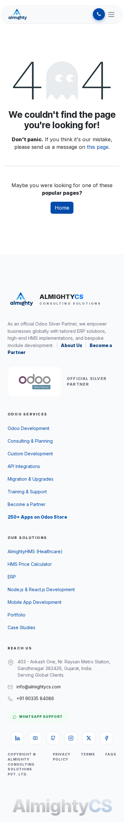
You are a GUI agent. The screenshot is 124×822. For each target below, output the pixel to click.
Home (62, 208)
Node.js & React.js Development (41, 589)
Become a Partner (26, 504)
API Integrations (24, 466)
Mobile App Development (34, 602)
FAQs (110, 754)
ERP (12, 576)
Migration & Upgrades (30, 479)
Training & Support (27, 491)
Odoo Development (28, 428)
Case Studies (21, 627)
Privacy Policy (61, 757)
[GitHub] (53, 738)
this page (97, 147)
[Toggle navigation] (111, 14)
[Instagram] (71, 738)
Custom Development (30, 453)
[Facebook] (106, 738)
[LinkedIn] (17, 738)
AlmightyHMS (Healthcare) (35, 551)
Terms (88, 754)
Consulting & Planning (30, 441)
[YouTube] (35, 738)
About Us (71, 345)
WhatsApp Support (41, 717)
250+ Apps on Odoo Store (37, 517)
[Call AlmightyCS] (99, 14)
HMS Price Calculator (30, 564)
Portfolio (16, 614)
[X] (88, 738)
